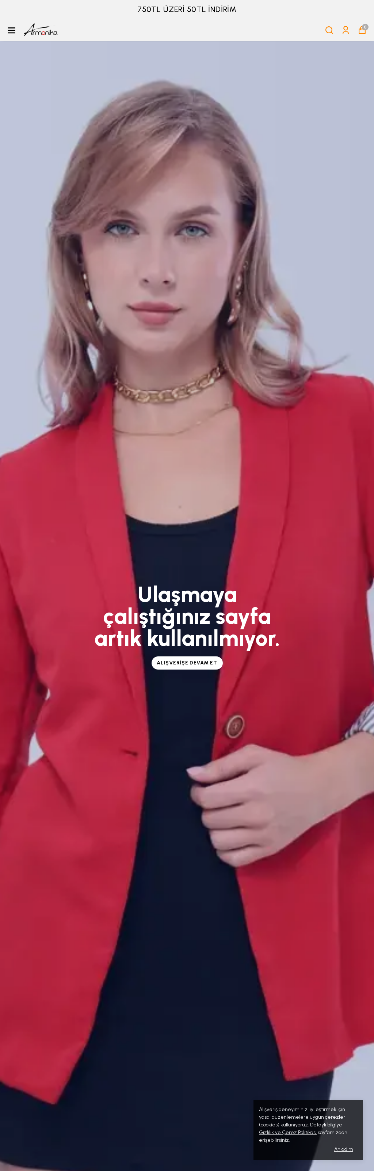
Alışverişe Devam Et (187, 663)
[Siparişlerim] (345, 30)
